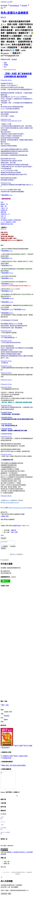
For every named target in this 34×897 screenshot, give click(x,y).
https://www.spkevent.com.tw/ (11, 502)
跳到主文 (3, 17)
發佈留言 (3, 548)
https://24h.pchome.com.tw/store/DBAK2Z (20, 507)
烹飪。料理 (14, 532)
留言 (18, 525)
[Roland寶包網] (1, 829)
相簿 (5, 62)
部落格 (6, 64)
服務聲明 (18, 874)
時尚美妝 (14, 59)
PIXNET (7, 872)
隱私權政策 (29, 872)
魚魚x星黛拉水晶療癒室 (14, 12)
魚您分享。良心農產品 (5, 832)
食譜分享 (13, 530)
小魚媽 (2, 817)
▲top (2, 535)
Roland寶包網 (3, 827)
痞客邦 (15, 525)
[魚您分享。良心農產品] (1, 834)
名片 (5, 66)
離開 (9, 893)
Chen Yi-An (3, 821)
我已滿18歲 (4, 893)
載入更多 (3, 538)
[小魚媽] (1, 818)
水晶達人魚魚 (5, 516)
